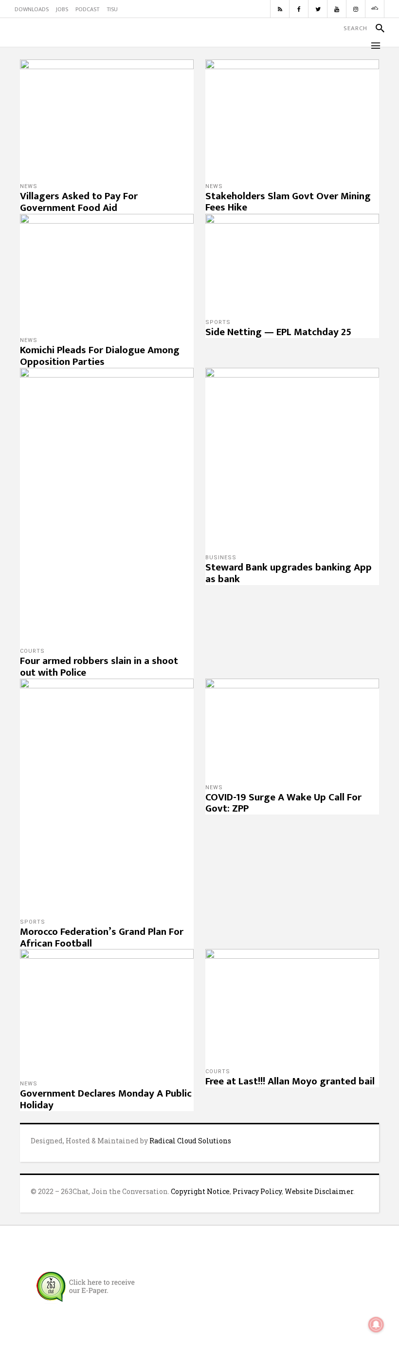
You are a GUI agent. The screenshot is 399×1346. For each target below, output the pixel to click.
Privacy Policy (257, 1191)
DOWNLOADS (32, 9)
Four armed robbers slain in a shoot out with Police (99, 666)
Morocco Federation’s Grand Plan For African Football (101, 937)
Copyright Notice (200, 1191)
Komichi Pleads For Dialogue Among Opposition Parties (100, 355)
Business (220, 557)
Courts (32, 651)
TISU (112, 9)
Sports (218, 322)
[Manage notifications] (376, 1324)
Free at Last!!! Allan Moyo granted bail (290, 1081)
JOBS (62, 9)
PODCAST (87, 9)
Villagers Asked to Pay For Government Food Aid (79, 202)
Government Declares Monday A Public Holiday (106, 1099)
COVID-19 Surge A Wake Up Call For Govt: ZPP (283, 803)
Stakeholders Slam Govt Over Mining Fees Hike (288, 202)
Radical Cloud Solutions (190, 1140)
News (28, 186)
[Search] (375, 28)
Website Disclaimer (319, 1191)
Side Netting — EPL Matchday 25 (278, 332)
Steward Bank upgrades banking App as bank (288, 573)
